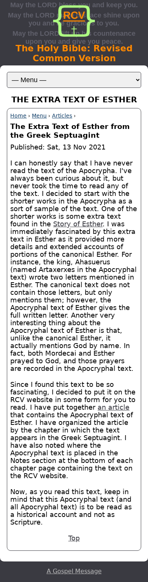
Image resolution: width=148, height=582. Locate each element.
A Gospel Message (74, 571)
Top (74, 538)
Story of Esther (77, 224)
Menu (39, 116)
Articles (62, 116)
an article (113, 407)
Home (18, 116)
